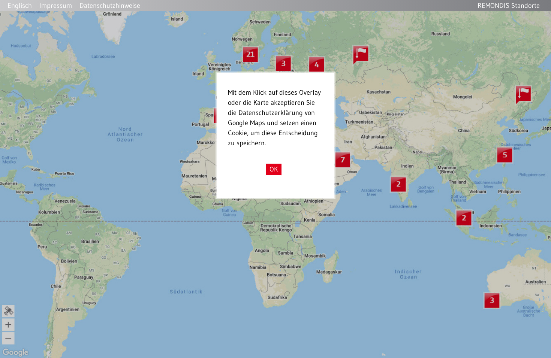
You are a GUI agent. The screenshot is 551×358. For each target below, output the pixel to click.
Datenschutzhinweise (109, 5)
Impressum (55, 5)
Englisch (19, 5)
